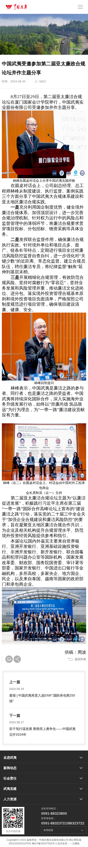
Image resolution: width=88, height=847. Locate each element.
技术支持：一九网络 (69, 843)
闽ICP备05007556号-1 (44, 843)
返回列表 (80, 659)
